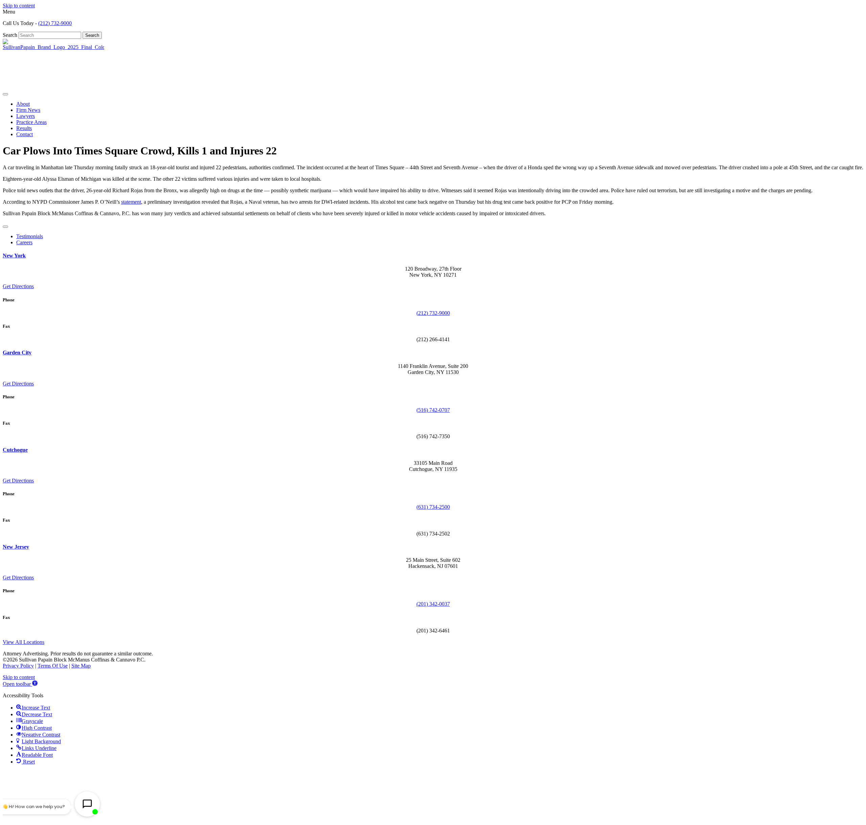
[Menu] (5, 94)
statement (131, 202)
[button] (20, 684)
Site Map (81, 666)
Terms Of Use (53, 666)
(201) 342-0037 (433, 604)
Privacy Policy (18, 666)
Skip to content (19, 5)
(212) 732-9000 (55, 23)
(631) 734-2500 (433, 507)
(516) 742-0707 (433, 410)
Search (11, 35)
